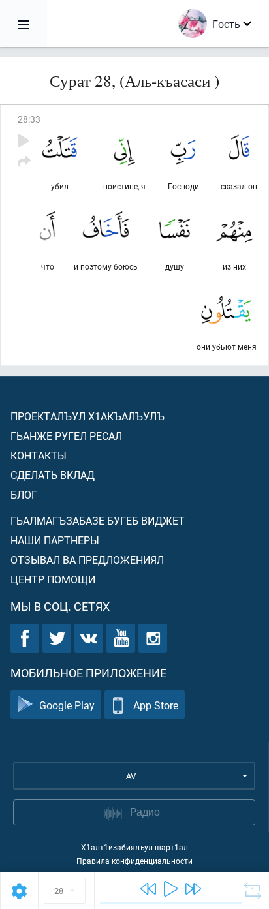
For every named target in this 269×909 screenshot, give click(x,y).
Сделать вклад (52, 475)
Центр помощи (52, 579)
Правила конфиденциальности (134, 860)
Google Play (67, 705)
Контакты (38, 455)
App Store (155, 705)
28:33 (29, 119)
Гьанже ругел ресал (66, 435)
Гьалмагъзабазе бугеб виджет (97, 520)
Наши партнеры (54, 540)
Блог (23, 494)
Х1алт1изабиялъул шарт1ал (134, 847)
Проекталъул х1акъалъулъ (87, 416)
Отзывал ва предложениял (87, 559)
